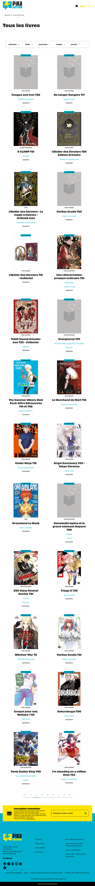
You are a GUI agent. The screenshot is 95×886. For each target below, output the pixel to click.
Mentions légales (14, 872)
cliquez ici (31, 819)
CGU (26, 872)
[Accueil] (12, 5)
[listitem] (5, 864)
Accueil (7, 15)
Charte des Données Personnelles (46, 872)
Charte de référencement (77, 872)
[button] (14, 44)
